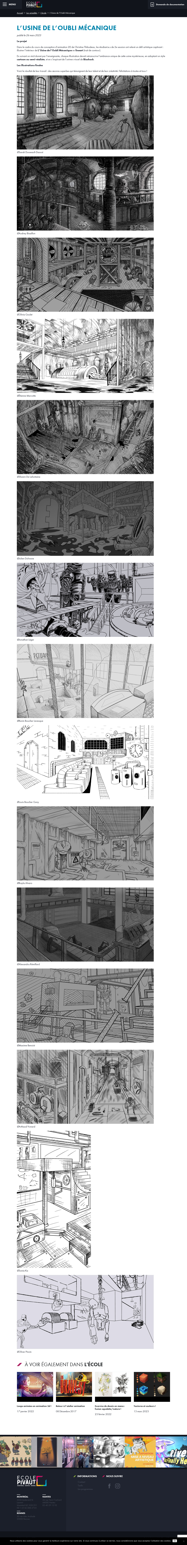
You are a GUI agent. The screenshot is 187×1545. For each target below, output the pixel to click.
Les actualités (31, 13)
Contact (81, 1482)
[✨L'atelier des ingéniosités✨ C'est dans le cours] (109, 1452)
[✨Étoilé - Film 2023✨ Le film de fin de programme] (46, 1452)
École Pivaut (34, 4)
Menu (12, 4)
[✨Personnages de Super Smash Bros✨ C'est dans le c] (171, 1452)
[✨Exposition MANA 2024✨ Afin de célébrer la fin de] (140, 1452)
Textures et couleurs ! (145, 1406)
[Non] (183, 1541)
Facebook (109, 1486)
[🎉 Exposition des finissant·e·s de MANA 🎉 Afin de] (78, 1452)
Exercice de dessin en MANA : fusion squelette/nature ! (110, 1407)
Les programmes (85, 1489)
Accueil (20, 13)
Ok (175, 1541)
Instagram (117, 1486)
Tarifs (80, 1485)
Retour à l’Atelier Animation (70, 1406)
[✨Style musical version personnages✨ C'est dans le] (15, 1452)
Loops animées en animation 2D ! (34, 1406)
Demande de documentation (170, 4)
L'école (43, 13)
